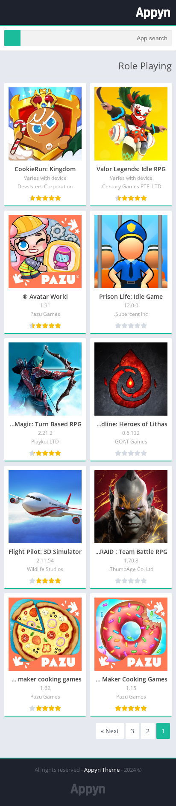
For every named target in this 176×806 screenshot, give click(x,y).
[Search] (12, 38)
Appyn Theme (102, 769)
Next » (110, 731)
